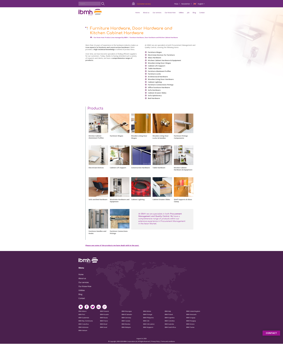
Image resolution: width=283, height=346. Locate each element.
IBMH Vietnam (82, 330)
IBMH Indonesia (83, 327)
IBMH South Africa (170, 327)
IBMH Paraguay (191, 321)
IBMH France (104, 321)
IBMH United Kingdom (193, 311)
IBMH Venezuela (191, 314)
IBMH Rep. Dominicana (85, 321)
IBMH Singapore (148, 327)
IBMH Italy (168, 311)
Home (137, 12)
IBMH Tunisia (190, 327)
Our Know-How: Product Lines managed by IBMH (111, 37)
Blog (194, 12)
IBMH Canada (126, 321)
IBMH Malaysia (126, 327)
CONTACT (271, 333)
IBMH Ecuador (104, 314)
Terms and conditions (168, 341)
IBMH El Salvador (127, 314)
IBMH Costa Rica (83, 324)
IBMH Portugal (147, 314)
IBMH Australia (169, 324)
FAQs (176, 4)
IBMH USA (146, 321)
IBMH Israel (103, 327)
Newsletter (185, 4)
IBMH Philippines (148, 318)
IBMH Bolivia (147, 311)
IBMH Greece (190, 324)
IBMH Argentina (169, 318)
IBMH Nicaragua (127, 311)
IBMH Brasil (103, 324)
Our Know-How (84, 286)
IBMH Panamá (104, 311)
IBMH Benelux (126, 324)
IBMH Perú (81, 314)
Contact (202, 12)
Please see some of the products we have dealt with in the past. (112, 245)
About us (82, 278)
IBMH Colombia (170, 321)
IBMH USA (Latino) (148, 324)
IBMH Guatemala (83, 318)
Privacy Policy (155, 341)
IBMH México (82, 311)
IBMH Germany (126, 318)
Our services (83, 282)
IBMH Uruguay (190, 318)
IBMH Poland (169, 314)
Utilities (81, 290)
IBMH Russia (104, 318)
